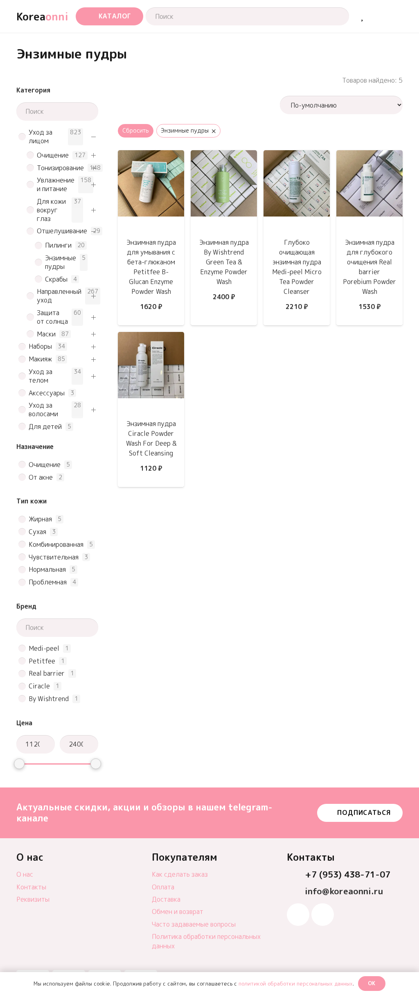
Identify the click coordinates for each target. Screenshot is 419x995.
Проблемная (48, 582)
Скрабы (56, 279)
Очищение (53, 155)
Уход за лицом (40, 136)
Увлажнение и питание (55, 184)
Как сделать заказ (180, 874)
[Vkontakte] (322, 914)
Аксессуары (47, 393)
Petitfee (42, 661)
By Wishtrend (49, 699)
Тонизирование (60, 168)
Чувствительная (54, 557)
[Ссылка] (361, 16)
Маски (46, 334)
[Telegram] (298, 914)
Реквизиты (33, 899)
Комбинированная (56, 544)
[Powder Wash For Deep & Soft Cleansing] (151, 337)
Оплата (163, 886)
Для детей (45, 426)
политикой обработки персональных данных (296, 983)
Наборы (40, 346)
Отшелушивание (62, 231)
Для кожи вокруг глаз (51, 210)
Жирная (40, 519)
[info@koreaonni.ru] (296, 892)
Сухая (37, 532)
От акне (41, 477)
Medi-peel (44, 648)
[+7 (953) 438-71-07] (296, 875)
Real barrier (47, 673)
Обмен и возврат (177, 911)
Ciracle (39, 686)
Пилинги (58, 245)
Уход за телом (40, 376)
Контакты (31, 886)
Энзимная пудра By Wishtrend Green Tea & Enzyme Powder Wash (224, 262)
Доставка (166, 899)
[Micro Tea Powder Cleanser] (297, 155)
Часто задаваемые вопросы (194, 924)
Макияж (40, 359)
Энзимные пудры (60, 262)
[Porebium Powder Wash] (369, 155)
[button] (109, 16)
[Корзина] (381, 16)
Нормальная (47, 569)
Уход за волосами (43, 409)
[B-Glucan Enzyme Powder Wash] (151, 155)
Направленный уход (59, 296)
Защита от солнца (52, 317)
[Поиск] (335, 16)
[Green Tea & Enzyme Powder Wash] (224, 155)
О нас (24, 874)
